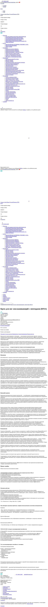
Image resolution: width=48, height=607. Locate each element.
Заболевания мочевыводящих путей (13, 71)
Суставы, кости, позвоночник (12, 82)
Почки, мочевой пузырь (11, 96)
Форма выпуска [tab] (30, 334)
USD (4, 12)
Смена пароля (6, 300)
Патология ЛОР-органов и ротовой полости (15, 72)
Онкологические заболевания (12, 68)
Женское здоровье (9, 60)
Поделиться (4, 313)
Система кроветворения (11, 92)
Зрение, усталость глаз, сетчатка (12, 80)
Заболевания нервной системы (12, 59)
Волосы (7, 98)
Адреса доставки (6, 297)
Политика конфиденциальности (10, 591)
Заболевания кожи (9, 65)
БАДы (4, 43)
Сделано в (2, 600)
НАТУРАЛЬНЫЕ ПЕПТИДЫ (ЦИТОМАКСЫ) (16, 36)
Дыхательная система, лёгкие (12, 79)
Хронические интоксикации (12, 73)
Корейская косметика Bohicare (12, 49)
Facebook (2, 597)
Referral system (6, 299)
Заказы (4, 295)
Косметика (5, 47)
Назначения (5, 57)
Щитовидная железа (10, 93)
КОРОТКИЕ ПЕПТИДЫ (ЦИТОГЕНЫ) (14, 37)
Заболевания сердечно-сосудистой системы (15, 70)
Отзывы (4, 592)
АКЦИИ (5, 101)
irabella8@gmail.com (28, 574)
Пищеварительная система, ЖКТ (13, 89)
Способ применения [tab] (22, 334)
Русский (2, 3)
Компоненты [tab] (15, 334)
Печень (7, 90)
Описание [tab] (2, 334)
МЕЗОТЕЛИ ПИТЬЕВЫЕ (11, 45)
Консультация (6, 593)
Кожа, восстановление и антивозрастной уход (15, 83)
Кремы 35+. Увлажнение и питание (13, 55)
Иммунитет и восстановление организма (14, 81)
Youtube (10, 597)
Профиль (5, 296)
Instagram (7, 597)
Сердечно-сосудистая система (12, 78)
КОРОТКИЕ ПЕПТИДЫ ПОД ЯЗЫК (14, 40)
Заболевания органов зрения (12, 69)
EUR (1, 8)
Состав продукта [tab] (8, 334)
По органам (5, 75)
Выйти (4, 301)
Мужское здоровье (9, 61)
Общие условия (6, 586)
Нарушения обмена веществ (12, 64)
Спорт (7, 99)
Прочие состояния (9, 74)
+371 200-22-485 (5, 224)
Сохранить (2, 31)
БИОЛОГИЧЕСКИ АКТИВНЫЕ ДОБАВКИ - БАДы (17, 44)
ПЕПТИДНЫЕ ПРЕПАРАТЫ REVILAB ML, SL (16, 41)
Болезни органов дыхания (11, 66)
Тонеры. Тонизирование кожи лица (13, 54)
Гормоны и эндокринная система (13, 86)
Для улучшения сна (10, 100)
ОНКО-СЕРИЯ (9, 46)
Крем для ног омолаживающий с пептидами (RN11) (21, 304)
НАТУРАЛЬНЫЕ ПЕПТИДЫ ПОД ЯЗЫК (15, 38)
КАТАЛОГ (8, 304)
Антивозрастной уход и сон (11, 84)
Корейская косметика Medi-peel (12, 50)
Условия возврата (6, 588)
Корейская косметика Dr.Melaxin (12, 51)
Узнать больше (30, 603)
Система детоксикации (10, 91)
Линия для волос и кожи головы (13, 53)
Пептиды (5, 35)
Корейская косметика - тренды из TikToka (14, 52)
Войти (24, 109)
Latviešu (4, 5)
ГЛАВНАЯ (3, 304)
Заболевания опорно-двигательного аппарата (15, 62)
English (4, 6)
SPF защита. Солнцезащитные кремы (13, 56)
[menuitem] (25, 294)
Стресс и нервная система (11, 77)
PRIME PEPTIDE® (10, 42)
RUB (4, 11)
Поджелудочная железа (10, 95)
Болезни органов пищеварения (12, 63)
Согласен (2, 605)
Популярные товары (7, 594)
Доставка (5, 590)
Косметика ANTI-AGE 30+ (11, 97)
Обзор (4, 294)
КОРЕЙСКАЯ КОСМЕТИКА (9, 2)
